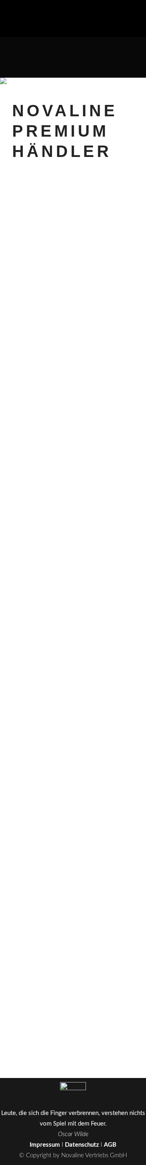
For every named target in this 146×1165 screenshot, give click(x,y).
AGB (110, 1145)
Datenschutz (82, 1145)
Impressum (45, 1145)
